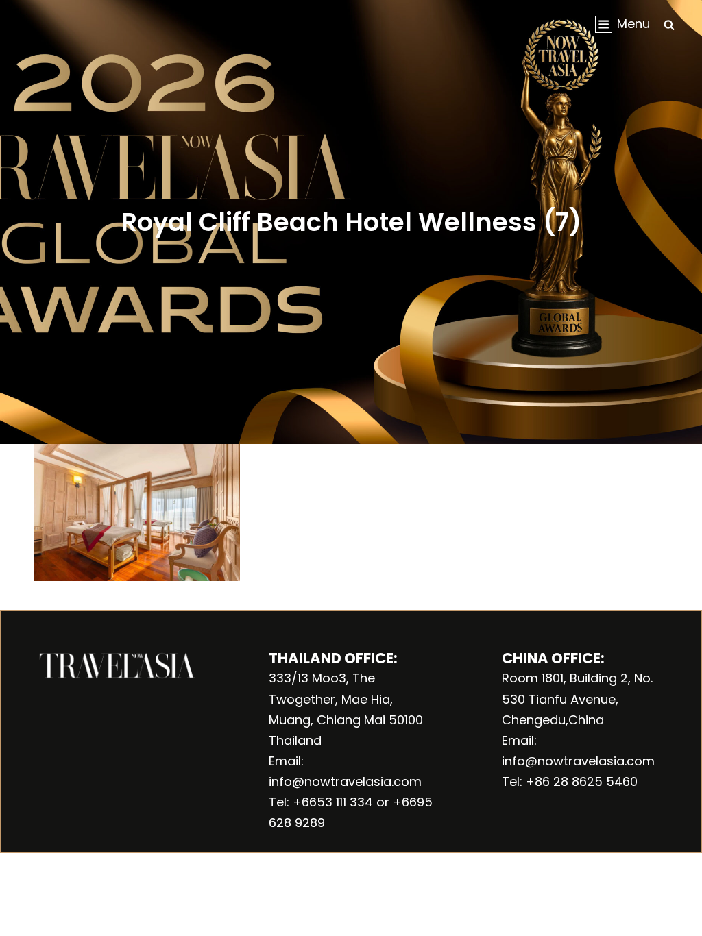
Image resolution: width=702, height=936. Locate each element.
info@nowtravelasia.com (345, 781)
